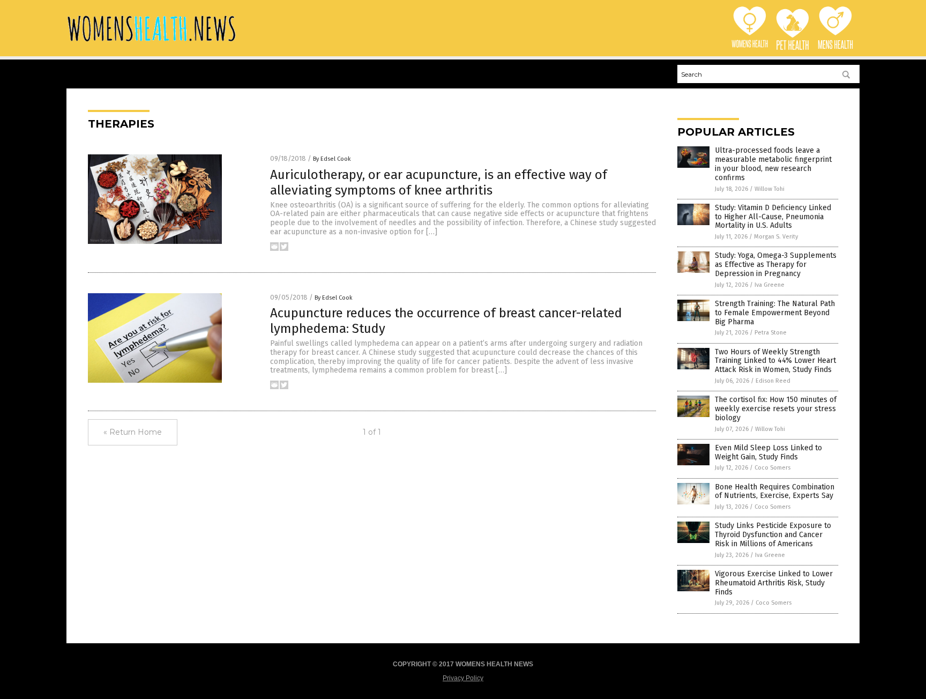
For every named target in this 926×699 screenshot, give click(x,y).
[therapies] (151, 42)
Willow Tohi (770, 188)
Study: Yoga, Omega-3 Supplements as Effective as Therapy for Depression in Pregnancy (776, 264)
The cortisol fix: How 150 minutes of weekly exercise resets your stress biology (776, 408)
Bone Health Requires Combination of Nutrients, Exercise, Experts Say (774, 491)
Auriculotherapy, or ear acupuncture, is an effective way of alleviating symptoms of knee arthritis (438, 182)
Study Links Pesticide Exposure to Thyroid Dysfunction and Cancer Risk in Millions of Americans (773, 534)
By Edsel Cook (332, 158)
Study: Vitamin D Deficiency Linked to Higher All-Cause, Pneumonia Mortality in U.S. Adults (773, 216)
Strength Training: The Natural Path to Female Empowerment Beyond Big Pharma (775, 312)
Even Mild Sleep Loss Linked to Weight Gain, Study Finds (768, 452)
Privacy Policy (463, 678)
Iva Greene (770, 284)
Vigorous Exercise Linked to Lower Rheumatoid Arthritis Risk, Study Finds (774, 583)
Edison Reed (773, 380)
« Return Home (132, 432)
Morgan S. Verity (776, 236)
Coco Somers (772, 467)
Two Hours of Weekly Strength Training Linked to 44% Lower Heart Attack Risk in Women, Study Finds (775, 361)
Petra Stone (771, 332)
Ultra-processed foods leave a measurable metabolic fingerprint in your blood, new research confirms (773, 164)
